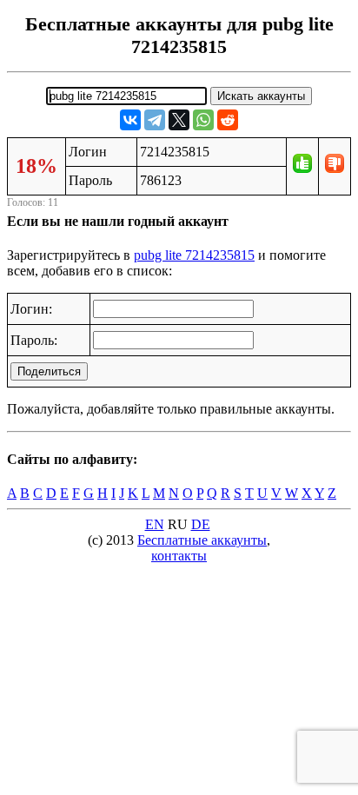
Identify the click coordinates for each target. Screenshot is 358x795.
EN (154, 524)
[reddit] (227, 119)
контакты (179, 555)
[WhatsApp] (203, 119)
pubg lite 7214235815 (194, 255)
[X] (179, 119)
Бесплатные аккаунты (202, 540)
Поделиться (49, 371)
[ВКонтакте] (130, 119)
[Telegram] (154, 119)
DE (200, 524)
